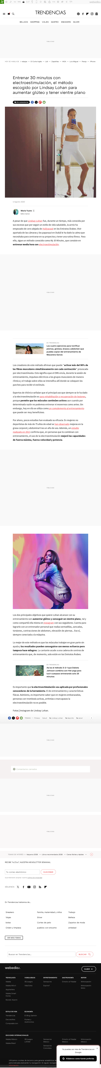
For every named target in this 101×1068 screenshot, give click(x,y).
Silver (39, 917)
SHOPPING (35, 22)
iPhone (92, 61)
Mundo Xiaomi (11, 1000)
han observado (62, 424)
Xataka (8, 982)
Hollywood (47, 228)
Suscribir (48, 872)
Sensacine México (47, 1040)
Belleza (71, 917)
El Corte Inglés (36, 61)
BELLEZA (24, 22)
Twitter (36, 102)
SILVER (76, 22)
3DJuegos (29, 982)
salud (80, 718)
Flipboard (87, 14)
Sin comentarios (22, 102)
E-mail (44, 102)
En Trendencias (53, 343)
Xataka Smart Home (11, 994)
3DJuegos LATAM (29, 1040)
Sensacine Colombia (47, 1047)
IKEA (64, 61)
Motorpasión (86, 982)
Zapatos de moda (76, 922)
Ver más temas (14, 938)
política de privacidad (34, 878)
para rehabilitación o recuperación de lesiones (62, 396)
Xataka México (11, 1039)
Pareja (84, 61)
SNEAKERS (66, 22)
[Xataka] (2, 2)
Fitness (37, 718)
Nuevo (8, 14)
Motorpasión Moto (86, 986)
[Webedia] (12, 967)
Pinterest (78, 14)
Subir (87, 969)
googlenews (96, 14)
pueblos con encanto (47, 927)
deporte (70, 718)
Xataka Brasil (11, 1043)
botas (8, 922)
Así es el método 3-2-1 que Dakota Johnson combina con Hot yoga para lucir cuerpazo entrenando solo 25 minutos (64, 672)
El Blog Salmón (31, 1015)
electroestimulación (49, 244)
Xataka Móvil (11, 985)
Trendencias (10, 1015)
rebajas (24, 61)
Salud (44, 718)
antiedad (72, 927)
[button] (27, 210)
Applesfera (10, 989)
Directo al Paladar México (69, 1040)
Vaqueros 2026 (32, 854)
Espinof (46, 985)
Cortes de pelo (44, 922)
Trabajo (71, 912)
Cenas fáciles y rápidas (75, 854)
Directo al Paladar (69, 982)
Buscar (13, 14)
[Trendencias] (50, 12)
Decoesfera (10, 1019)
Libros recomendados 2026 (52, 854)
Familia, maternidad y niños (49, 912)
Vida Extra (28, 985)
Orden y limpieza (13, 927)
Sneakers (10, 912)
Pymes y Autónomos (29, 1020)
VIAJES (45, 22)
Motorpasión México (86, 1040)
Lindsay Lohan (35, 220)
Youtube (29, 886)
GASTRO (55, 22)
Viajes (8, 917)
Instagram (92, 14)
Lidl (46, 61)
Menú (4, 14)
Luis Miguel (74, 61)
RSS (40, 886)
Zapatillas (55, 61)
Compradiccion (12, 1023)
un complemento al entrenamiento (66, 408)
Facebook (82, 14)
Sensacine (47, 982)
